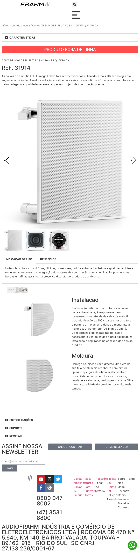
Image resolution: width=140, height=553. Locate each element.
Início (5, 25)
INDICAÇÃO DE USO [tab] (19, 259)
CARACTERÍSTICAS (22, 37)
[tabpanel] (70, 274)
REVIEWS (15, 436)
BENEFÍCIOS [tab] (48, 259)
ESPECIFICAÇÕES (21, 420)
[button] (74, 4)
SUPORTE (16, 428)
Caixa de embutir (20, 25)
